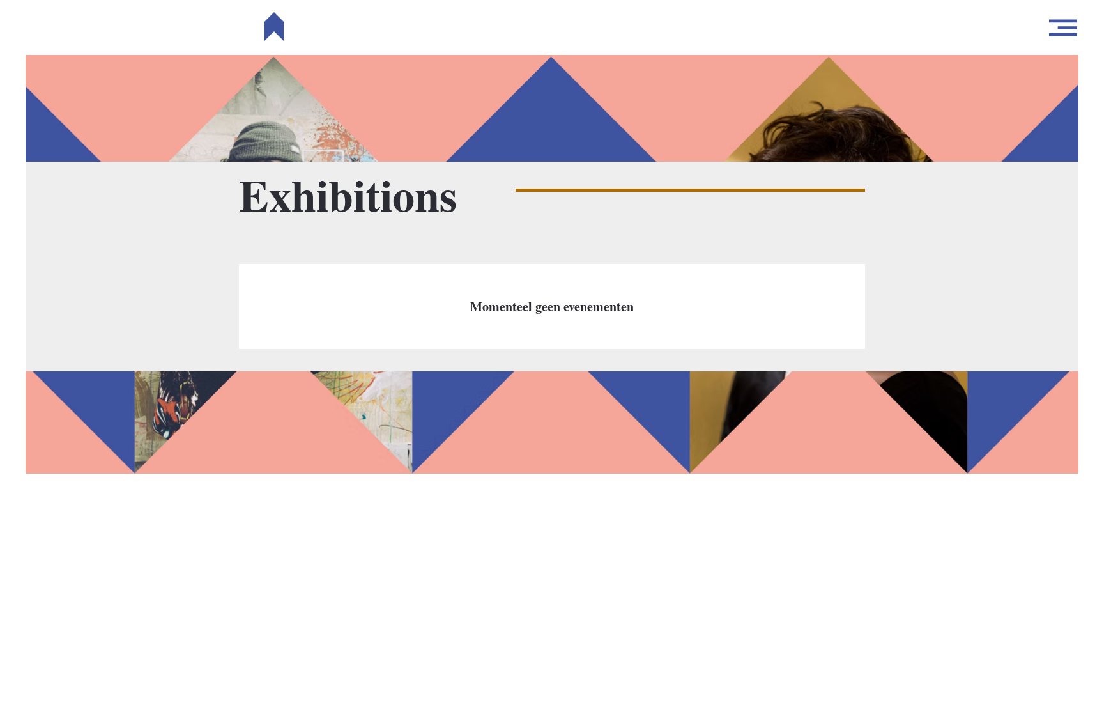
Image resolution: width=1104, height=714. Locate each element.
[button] (1063, 28)
